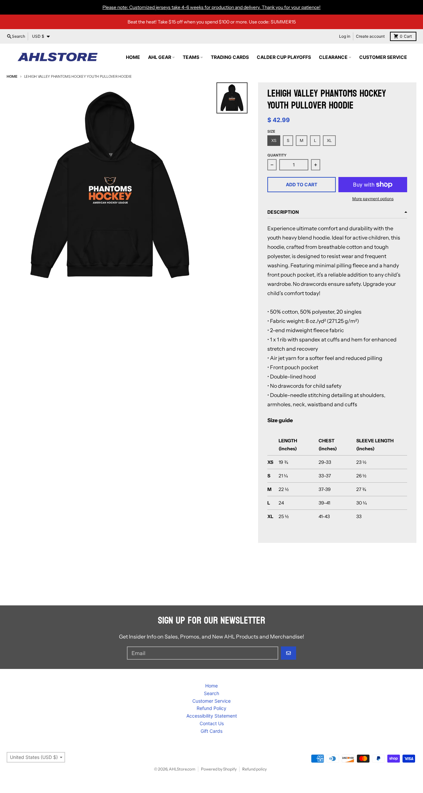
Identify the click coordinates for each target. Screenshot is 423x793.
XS (273, 140)
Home (12, 76)
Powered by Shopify (219, 769)
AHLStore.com (182, 769)
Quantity (277, 155)
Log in (344, 36)
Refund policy (254, 769)
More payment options (373, 198)
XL (329, 140)
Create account (370, 36)
